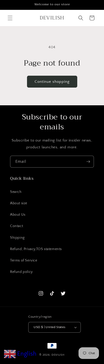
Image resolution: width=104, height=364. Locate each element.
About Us (17, 215)
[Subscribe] (88, 162)
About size (18, 203)
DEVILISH (58, 354)
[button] (10, 18)
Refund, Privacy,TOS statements (36, 249)
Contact (16, 226)
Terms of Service (23, 260)
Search (16, 192)
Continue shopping (52, 81)
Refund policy (21, 272)
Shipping (17, 238)
